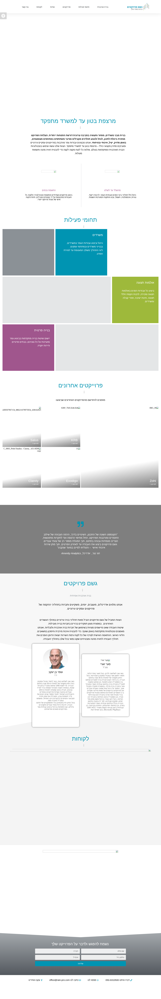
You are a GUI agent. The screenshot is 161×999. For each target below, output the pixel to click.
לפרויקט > (153, 484)
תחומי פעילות (83, 7)
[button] (3, 16)
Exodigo (72, 481)
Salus (34, 440)
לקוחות (39, 7)
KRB (74, 440)
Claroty (33, 481)
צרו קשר (25, 7)
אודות (52, 7)
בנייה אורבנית (102, 7)
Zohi (153, 481)
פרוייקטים (66, 7)
